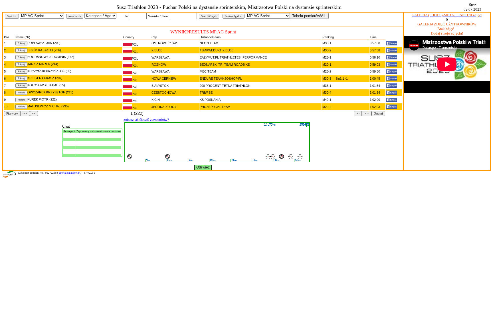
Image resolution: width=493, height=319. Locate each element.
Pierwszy (12, 113)
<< (34, 113)
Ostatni (378, 113)
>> (357, 113)
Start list (12, 16)
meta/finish (74, 16)
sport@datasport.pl (69, 172)
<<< (25, 113)
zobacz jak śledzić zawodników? (146, 119)
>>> (366, 113)
